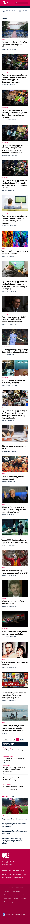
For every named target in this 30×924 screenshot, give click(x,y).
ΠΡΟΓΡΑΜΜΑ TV (18, 877)
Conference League (7, 776)
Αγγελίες (16, 898)
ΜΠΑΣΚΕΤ (16, 871)
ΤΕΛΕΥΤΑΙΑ (8, 744)
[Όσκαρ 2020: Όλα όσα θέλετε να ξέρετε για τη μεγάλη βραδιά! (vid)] (15, 527)
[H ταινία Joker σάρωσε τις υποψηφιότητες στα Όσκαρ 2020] (15, 558)
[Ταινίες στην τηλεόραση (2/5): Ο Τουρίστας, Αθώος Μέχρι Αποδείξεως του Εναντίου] (15, 304)
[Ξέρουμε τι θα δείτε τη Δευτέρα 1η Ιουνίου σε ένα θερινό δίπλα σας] (15, 29)
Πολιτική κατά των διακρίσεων (12, 895)
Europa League (6, 765)
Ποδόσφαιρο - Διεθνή (8, 756)
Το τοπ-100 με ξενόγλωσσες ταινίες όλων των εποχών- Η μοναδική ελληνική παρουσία (13, 728)
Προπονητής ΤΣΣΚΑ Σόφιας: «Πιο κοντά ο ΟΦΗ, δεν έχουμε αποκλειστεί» (14, 769)
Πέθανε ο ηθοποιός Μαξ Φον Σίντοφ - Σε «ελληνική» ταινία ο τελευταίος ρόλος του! (14, 509)
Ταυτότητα (7, 891)
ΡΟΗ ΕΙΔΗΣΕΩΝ (10, 11)
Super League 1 (6, 346)
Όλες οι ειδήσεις (14, 789)
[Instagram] (7, 861)
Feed (25, 895)
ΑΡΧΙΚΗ (5, 739)
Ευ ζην (3, 443)
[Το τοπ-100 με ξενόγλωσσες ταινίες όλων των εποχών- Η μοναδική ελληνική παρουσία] (15, 713)
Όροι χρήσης (16, 891)
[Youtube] (14, 861)
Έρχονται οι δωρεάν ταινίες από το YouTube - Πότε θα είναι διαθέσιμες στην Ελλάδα (14, 695)
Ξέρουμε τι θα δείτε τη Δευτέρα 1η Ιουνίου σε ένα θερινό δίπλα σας (14, 44)
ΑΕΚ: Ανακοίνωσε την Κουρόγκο (13, 786)
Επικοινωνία (7, 898)
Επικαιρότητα (5, 598)
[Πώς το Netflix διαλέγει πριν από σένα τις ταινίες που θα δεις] (15, 619)
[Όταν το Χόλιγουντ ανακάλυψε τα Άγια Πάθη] (15, 650)
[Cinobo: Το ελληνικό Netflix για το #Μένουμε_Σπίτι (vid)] (15, 368)
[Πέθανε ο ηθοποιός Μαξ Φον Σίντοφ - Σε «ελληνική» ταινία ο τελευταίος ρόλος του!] (15, 494)
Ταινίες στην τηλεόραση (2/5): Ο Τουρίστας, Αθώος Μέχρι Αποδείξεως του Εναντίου (14, 319)
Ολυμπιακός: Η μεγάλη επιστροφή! (14, 819)
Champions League (7, 748)
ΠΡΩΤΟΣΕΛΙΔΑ (6, 877)
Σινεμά (3, 39)
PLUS (24, 874)
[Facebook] (3, 861)
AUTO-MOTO (17, 874)
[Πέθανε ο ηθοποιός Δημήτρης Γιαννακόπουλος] (15, 588)
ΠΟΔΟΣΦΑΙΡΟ (6, 871)
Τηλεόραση (5, 72)
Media (3, 408)
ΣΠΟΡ (9, 874)
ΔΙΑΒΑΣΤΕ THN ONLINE (13, 7)
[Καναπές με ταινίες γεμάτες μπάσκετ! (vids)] (15, 464)
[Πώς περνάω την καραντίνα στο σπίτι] (15, 433)
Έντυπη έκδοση (8, 902)
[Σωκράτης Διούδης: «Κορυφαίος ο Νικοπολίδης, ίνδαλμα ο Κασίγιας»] (15, 337)
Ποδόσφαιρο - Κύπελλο (8, 816)
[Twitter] (11, 861)
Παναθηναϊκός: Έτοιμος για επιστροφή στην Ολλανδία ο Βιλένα (13, 841)
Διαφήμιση (24, 898)
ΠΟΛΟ (4, 874)
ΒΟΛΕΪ (22, 871)
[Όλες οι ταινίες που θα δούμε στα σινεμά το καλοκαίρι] (15, 239)
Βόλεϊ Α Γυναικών (7, 784)
